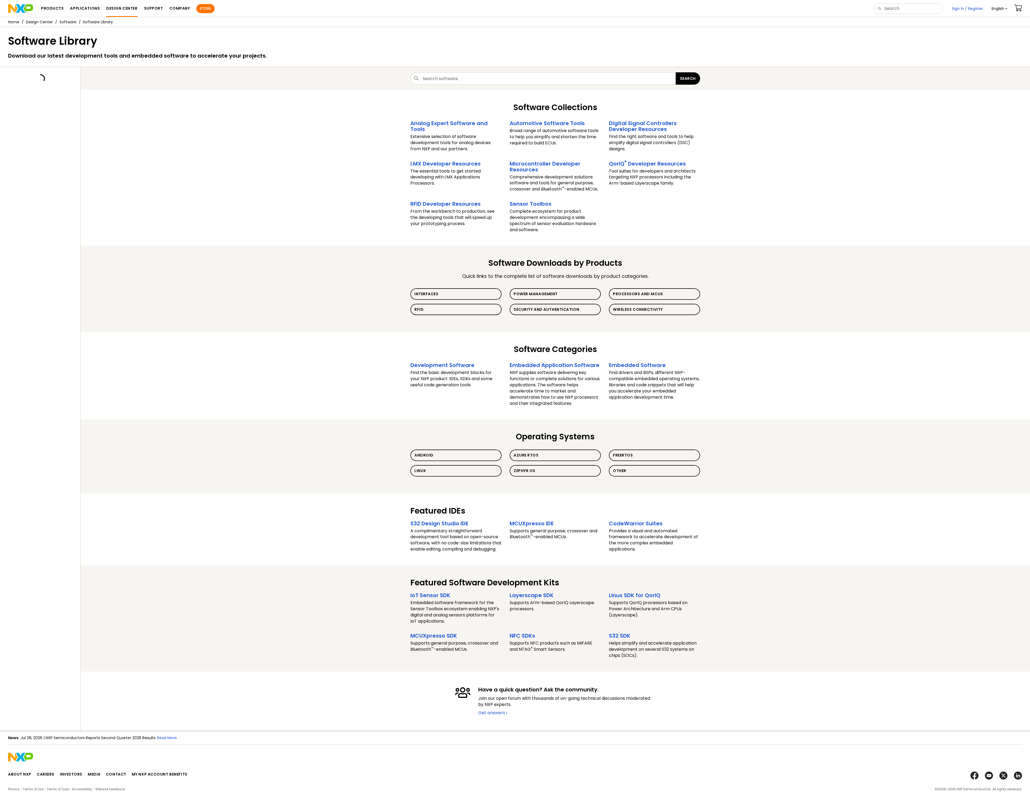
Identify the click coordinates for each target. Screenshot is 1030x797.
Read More (167, 737)
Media (94, 774)
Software (68, 22)
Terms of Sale (58, 789)
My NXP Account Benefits (159, 774)
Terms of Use (33, 789)
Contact (116, 774)
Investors (71, 774)
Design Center (39, 22)
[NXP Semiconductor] (20, 8)
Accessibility (82, 789)
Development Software (442, 365)
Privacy (14, 789)
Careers (45, 774)
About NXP (19, 774)
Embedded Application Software (554, 365)
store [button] (205, 8)
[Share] (1024, 38)
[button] (999, 9)
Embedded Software (637, 365)
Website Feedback (110, 789)
